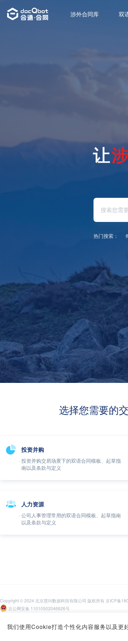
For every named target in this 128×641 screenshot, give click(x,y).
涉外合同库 (84, 14)
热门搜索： (106, 235)
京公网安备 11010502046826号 (39, 608)
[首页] (27, 14)
